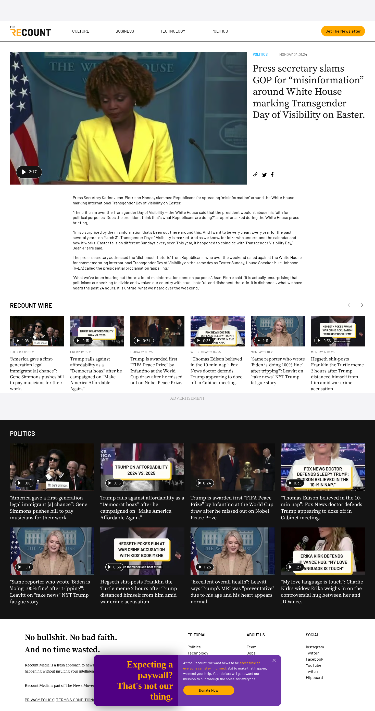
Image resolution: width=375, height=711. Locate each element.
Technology (172, 31)
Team (251, 646)
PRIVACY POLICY (39, 699)
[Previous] (360, 306)
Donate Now (208, 690)
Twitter (312, 652)
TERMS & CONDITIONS (75, 699)
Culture (80, 31)
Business (125, 31)
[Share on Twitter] (264, 175)
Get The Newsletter (343, 31)
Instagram (315, 646)
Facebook (314, 659)
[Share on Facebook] (272, 175)
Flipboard (314, 677)
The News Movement (83, 685)
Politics (219, 31)
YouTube (313, 665)
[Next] (350, 306)
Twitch (312, 671)
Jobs (251, 652)
